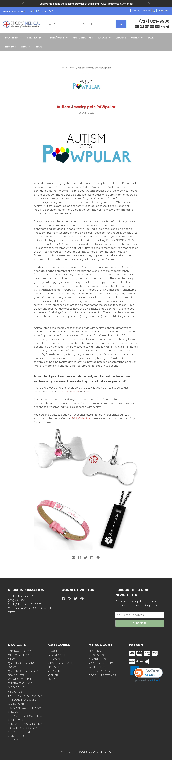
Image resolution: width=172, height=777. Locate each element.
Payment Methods (103, 663)
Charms (121, 37)
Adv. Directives (83, 37)
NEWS (12, 659)
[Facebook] (63, 598)
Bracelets (12, 37)
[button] (86, 57)
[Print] (79, 557)
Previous (23, 3)
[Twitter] (85, 557)
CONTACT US (17, 736)
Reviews (10, 46)
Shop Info (163, 10)
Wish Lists (96, 667)
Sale (151, 37)
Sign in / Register (141, 10)
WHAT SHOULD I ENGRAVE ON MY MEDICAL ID (20, 683)
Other (135, 37)
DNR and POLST (98, 3)
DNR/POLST (57, 37)
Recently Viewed (102, 671)
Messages (96, 655)
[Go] (121, 24)
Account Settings (102, 675)
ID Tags (102, 37)
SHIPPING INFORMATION (25, 695)
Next (149, 3)
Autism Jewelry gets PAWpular (86, 107)
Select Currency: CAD (42, 11)
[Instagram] (69, 598)
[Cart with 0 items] (153, 10)
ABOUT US (15, 691)
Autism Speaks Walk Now (73, 391)
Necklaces (34, 37)
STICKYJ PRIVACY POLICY (25, 724)
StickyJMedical (80, 418)
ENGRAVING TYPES (21, 651)
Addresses (97, 659)
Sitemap (14, 740)
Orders (95, 651)
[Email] (73, 557)
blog (38, 46)
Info (24, 46)
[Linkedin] (91, 557)
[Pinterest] (98, 557)
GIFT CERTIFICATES (21, 655)
